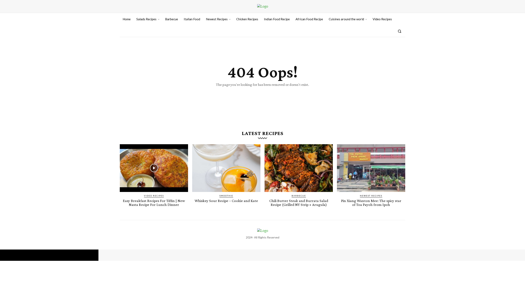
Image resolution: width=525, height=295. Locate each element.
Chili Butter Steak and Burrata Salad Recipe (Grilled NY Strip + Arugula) (298, 203)
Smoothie (226, 195)
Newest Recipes (371, 195)
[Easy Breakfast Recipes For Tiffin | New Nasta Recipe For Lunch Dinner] (154, 168)
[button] (399, 31)
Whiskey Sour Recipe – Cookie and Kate (226, 201)
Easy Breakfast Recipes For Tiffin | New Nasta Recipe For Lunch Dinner (154, 203)
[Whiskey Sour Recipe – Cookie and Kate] (226, 168)
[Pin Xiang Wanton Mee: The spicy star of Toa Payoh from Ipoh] (371, 168)
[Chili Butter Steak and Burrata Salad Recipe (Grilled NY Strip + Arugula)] (299, 168)
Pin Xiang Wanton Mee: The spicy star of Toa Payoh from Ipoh (371, 203)
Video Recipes (154, 195)
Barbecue (299, 195)
